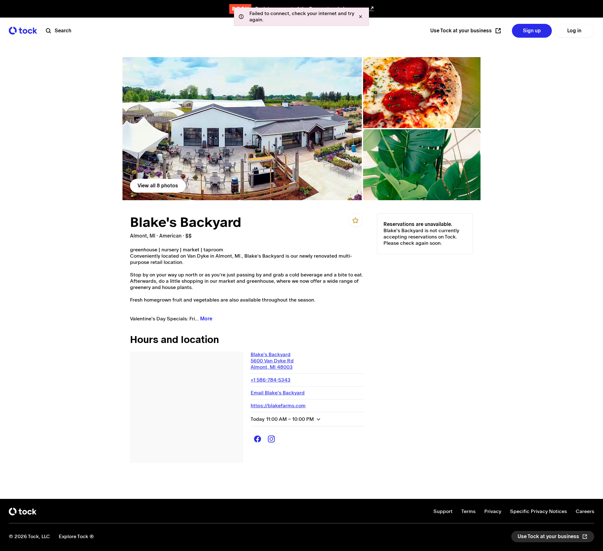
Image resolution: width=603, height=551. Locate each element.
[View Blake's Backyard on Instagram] (271, 439)
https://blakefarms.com (278, 406)
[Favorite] (355, 220)
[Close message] (360, 16)
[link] (242, 128)
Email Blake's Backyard (278, 393)
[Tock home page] (23, 31)
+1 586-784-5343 (271, 380)
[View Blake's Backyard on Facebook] (257, 439)
